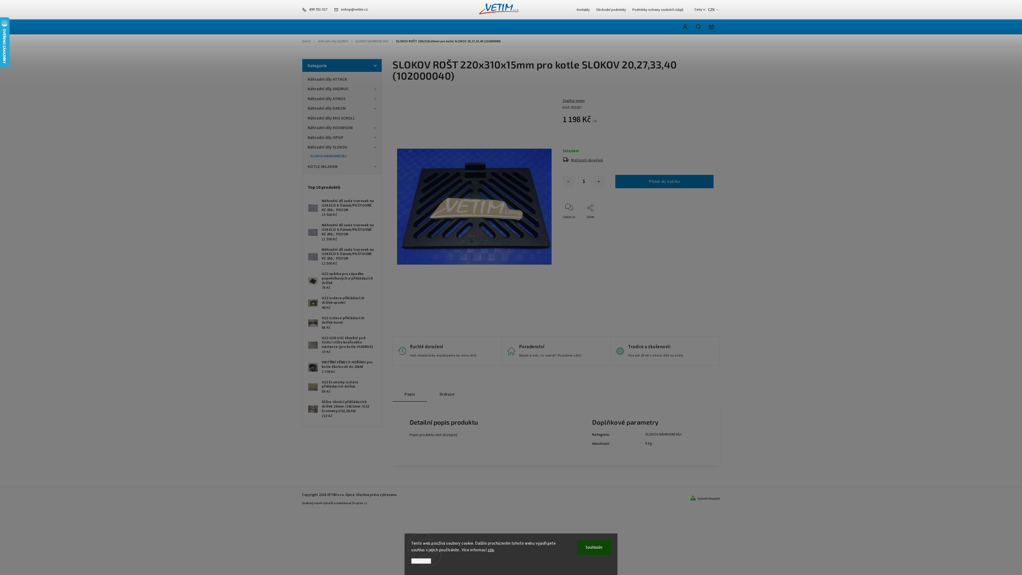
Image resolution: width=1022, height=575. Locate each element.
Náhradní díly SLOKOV (327, 147)
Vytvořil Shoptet (709, 498)
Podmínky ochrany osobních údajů (657, 9)
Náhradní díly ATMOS (326, 99)
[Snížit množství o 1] (568, 181)
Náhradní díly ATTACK (327, 79)
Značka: (574, 101)
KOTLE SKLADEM (322, 167)
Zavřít (697, 224)
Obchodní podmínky (611, 9)
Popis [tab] (410, 394)
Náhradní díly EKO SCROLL (331, 118)
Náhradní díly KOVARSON (330, 128)
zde (491, 550)
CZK (711, 10)
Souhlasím (594, 547)
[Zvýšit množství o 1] (599, 181)
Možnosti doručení (587, 160)
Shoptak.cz (359, 503)
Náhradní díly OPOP (325, 138)
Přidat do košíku (664, 181)
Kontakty (583, 9)
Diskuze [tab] (447, 394)
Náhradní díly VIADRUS (328, 89)
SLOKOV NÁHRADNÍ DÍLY (328, 156)
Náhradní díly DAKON (327, 108)
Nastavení (421, 561)
